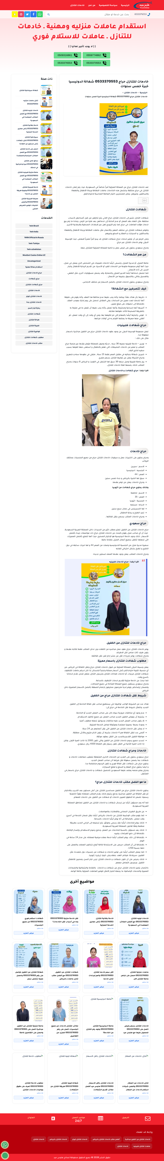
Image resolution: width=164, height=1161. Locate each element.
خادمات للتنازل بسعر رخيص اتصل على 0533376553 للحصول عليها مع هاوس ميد (136, 1029)
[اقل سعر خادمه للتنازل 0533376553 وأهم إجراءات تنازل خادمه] (98, 955)
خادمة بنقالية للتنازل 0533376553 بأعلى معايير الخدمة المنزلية (101, 921)
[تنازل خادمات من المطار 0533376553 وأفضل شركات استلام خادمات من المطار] (134, 1066)
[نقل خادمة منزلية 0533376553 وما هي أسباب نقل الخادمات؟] (63, 902)
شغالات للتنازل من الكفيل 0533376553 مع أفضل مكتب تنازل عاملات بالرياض (65, 975)
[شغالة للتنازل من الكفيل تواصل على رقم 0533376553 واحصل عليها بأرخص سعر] (28, 955)
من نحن (91, 5)
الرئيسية (125, 5)
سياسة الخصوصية (108, 5)
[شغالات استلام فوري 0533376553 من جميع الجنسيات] (28, 902)
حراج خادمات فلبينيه (119, 561)
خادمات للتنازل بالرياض (58, 1139)
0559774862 (94, 55)
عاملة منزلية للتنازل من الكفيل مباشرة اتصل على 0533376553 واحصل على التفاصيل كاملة (28, 1029)
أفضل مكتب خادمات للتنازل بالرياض (106, 1139)
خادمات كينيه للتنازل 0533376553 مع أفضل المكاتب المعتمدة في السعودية (134, 921)
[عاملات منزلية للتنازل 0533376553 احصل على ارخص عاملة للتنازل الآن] (134, 955)
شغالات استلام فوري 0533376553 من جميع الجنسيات (32, 921)
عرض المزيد (134, 933)
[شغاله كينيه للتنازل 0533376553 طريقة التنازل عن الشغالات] (63, 1066)
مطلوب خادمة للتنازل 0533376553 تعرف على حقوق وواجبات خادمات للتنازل (29, 1086)
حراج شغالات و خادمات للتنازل (123, 370)
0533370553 (94, 62)
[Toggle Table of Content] (143, 201)
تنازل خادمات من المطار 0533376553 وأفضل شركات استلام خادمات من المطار (135, 1086)
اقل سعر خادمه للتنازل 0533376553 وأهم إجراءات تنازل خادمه (101, 975)
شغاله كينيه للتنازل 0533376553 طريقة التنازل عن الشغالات (64, 1086)
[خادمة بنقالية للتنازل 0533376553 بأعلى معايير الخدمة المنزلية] (98, 902)
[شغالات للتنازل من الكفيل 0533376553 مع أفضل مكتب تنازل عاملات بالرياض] (63, 955)
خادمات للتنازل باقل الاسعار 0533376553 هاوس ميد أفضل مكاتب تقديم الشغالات (99, 1086)
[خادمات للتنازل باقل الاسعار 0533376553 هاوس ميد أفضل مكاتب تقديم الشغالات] (98, 1066)
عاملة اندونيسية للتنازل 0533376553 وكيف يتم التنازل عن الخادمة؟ (99, 1029)
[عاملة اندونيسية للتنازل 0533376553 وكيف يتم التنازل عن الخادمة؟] (98, 1009)
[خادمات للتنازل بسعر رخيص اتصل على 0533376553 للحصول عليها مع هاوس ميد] (134, 1009)
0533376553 (141, 14)
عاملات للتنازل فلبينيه (142, 1146)
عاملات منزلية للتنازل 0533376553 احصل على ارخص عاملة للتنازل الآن (135, 975)
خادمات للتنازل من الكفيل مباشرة (137, 1139)
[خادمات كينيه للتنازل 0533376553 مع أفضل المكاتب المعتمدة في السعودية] (134, 902)
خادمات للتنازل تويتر (79, 1139)
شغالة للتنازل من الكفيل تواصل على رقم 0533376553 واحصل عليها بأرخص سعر (29, 975)
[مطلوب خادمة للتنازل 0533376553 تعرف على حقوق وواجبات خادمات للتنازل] (28, 1066)
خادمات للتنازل (77, 5)
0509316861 (65, 55)
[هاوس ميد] (143, 5)
